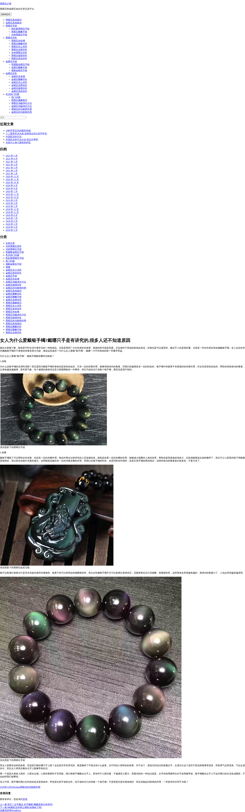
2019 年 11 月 (12, 194)
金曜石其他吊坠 (19, 91)
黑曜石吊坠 (11, 37)
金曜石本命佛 (18, 76)
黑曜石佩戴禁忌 (19, 100)
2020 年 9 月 (12, 185)
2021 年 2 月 (12, 170)
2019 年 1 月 (12, 206)
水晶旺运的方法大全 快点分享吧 (22, 139)
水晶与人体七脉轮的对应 (18, 142)
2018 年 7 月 (12, 218)
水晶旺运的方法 (14, 136)
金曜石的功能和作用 (21, 112)
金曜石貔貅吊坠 (19, 79)
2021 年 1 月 (12, 173)
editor (17, 787)
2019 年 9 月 (12, 200)
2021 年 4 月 (12, 164)
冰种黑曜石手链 (19, 34)
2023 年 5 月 (12, 155)
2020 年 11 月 (12, 179)
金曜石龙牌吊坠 (19, 85)
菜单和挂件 (5, 14)
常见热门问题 (12, 94)
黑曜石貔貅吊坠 (19, 43)
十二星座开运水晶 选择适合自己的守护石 (26, 133)
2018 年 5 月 (12, 224)
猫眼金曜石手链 (19, 70)
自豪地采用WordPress (10, 810)
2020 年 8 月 (12, 188)
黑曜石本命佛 (18, 40)
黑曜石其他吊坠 (19, 58)
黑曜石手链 (11, 26)
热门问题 (15, 97)
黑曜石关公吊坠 (19, 46)
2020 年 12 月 (12, 176)
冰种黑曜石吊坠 (19, 52)
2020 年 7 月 (12, 191)
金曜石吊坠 (11, 73)
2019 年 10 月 (12, 197)
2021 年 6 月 (12, 158)
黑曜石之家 (5, 3)
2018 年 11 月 (12, 212)
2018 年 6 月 (12, 221)
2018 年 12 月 (12, 209)
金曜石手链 (11, 61)
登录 (25, 799)
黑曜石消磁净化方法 (21, 103)
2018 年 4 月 (12, 227)
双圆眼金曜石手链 (20, 64)
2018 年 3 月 (12, 230)
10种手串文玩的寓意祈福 (18, 130)
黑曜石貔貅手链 (19, 31)
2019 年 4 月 (12, 203)
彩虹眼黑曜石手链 (20, 29)
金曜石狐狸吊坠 (19, 88)
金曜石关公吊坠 (19, 82)
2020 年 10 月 (12, 182)
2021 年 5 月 (12, 161)
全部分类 (10, 243)
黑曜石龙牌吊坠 (19, 49)
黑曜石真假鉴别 (14, 20)
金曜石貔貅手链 (19, 67)
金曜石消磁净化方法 (21, 106)
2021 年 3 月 (12, 167)
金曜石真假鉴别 (14, 23)
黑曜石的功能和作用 (21, 109)
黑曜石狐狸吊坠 (19, 55)
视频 (8, 267)
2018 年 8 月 (12, 215)
